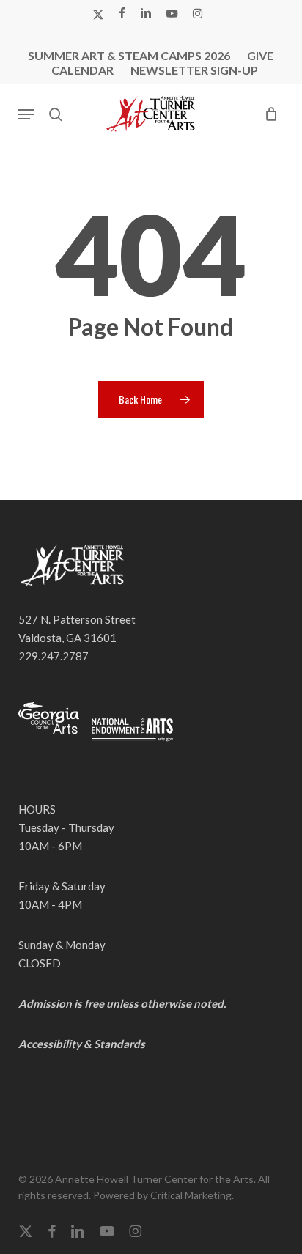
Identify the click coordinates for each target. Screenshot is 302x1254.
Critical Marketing (191, 1195)
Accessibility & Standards (81, 1043)
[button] (26, 114)
